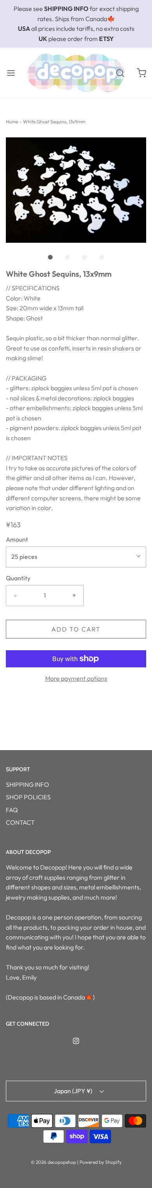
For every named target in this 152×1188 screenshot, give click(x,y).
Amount (17, 539)
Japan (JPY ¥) (74, 1091)
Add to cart (76, 629)
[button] (76, 190)
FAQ (12, 810)
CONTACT (20, 822)
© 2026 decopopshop (53, 1162)
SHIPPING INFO (27, 784)
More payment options (76, 678)
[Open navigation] (10, 73)
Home (12, 121)
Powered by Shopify (101, 1162)
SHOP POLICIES (28, 797)
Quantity (18, 578)
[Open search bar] (120, 73)
